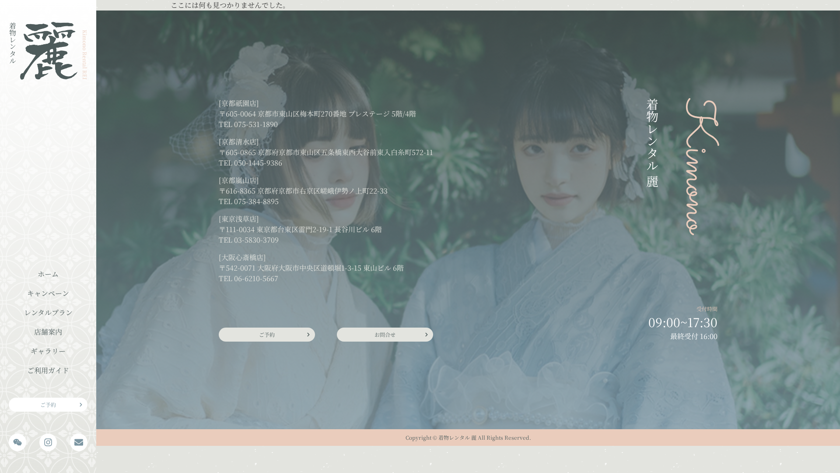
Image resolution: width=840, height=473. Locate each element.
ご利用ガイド (48, 370)
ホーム (48, 274)
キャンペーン (48, 293)
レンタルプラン (48, 312)
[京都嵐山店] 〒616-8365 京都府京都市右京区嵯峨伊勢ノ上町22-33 (303, 185)
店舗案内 (48, 332)
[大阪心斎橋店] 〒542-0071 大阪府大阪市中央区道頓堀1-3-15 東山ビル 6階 (311, 262)
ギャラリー (48, 351)
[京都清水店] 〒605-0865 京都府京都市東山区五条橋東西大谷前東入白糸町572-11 (326, 147)
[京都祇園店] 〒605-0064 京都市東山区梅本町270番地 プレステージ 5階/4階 (317, 108)
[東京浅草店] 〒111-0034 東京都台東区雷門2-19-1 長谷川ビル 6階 (300, 224)
